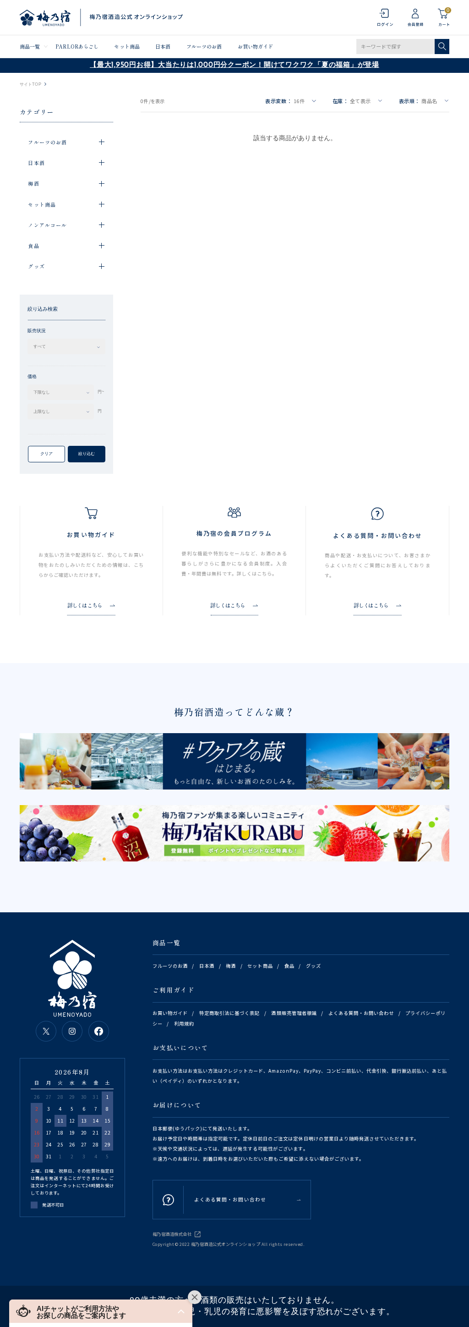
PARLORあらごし (76, 46)
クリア (46, 453)
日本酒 (162, 46)
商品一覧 (30, 46)
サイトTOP (30, 84)
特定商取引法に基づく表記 (229, 1012)
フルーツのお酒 (204, 46)
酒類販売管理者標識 (293, 1012)
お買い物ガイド (255, 46)
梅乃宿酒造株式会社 (172, 1234)
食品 (289, 965)
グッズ (313, 965)
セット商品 (127, 46)
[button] (100, 1311)
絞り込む (86, 453)
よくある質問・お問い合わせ (361, 1012)
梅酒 (231, 965)
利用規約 (184, 1023)
